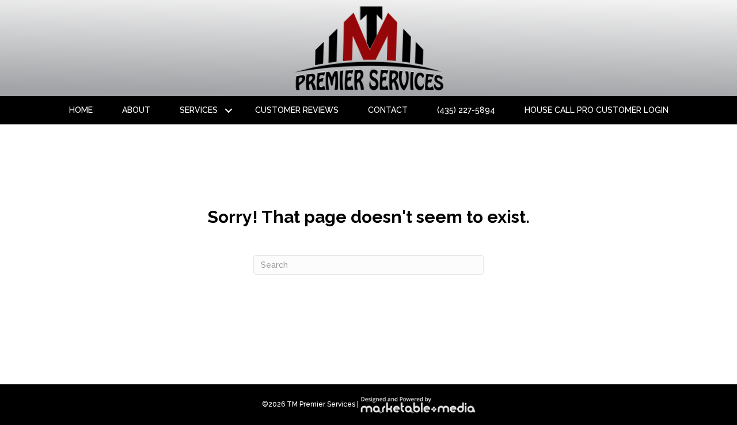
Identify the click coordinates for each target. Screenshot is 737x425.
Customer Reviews (297, 110)
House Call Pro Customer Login (596, 110)
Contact (388, 110)
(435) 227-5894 (466, 110)
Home (81, 110)
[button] (229, 110)
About (136, 110)
